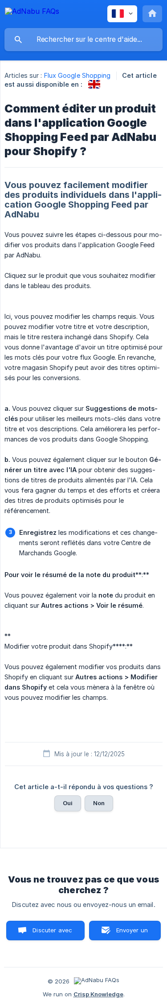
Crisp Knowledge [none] (98, 994)
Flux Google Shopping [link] (77, 75)
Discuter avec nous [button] (52, 933)
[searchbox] (83, 39)
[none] (32, 12)
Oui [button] (68, 802)
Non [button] (99, 802)
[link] (94, 84)
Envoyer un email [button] (132, 933)
